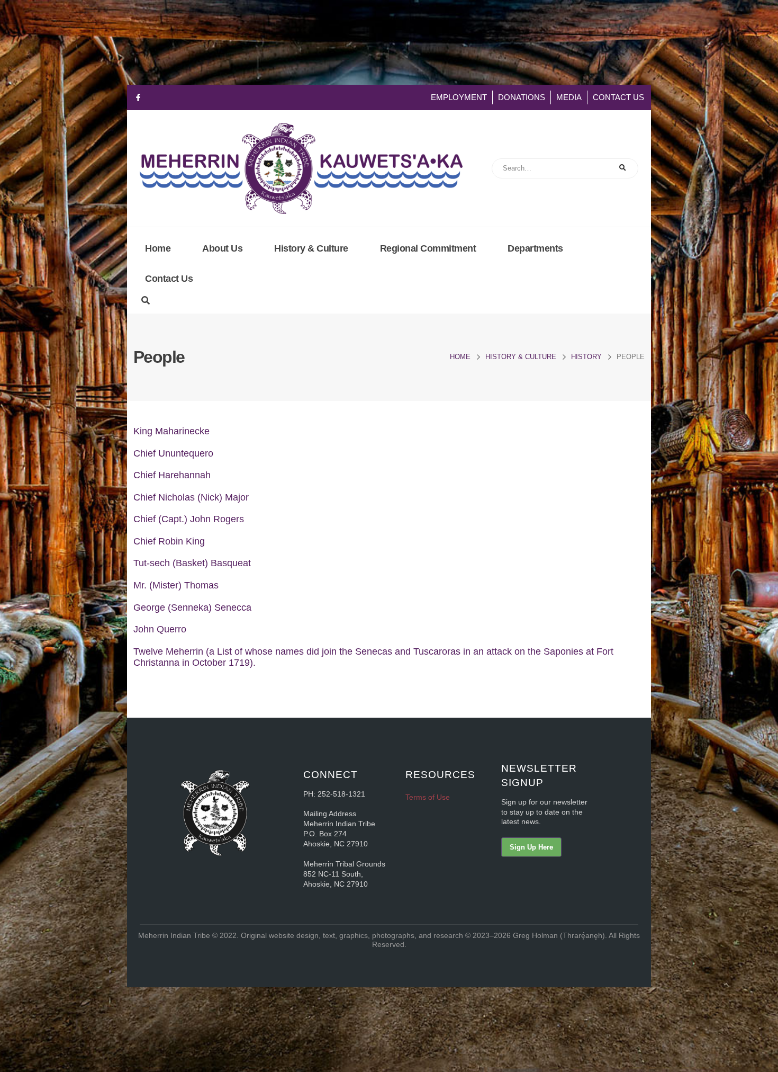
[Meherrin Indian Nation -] (301, 168)
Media (569, 97)
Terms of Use (427, 797)
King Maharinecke (171, 431)
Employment (459, 97)
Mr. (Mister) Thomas (177, 585)
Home (157, 248)
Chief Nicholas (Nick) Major (191, 497)
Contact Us (618, 97)
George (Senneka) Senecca (192, 607)
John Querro (159, 629)
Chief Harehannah (172, 475)
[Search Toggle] (145, 300)
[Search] (623, 168)
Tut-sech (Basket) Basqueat (192, 563)
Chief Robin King (169, 541)
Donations (521, 97)
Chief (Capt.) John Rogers (188, 519)
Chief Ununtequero (173, 453)
